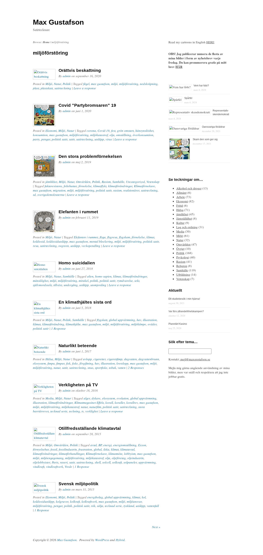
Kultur (180, 223)
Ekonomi (51, 130)
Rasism (106, 182)
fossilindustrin (68, 449)
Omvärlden (83, 182)
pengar (45, 139)
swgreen (63, 246)
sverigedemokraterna (51, 195)
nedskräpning (149, 84)
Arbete (180, 197)
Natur (57, 84)
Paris (55, 462)
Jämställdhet (184, 218)
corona (91, 130)
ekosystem (39, 363)
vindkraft (38, 466)
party (36, 139)
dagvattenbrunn (148, 359)
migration (59, 190)
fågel (86, 84)
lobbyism (130, 454)
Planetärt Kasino (177, 323)
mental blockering (101, 241)
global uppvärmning (122, 320)
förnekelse (85, 186)
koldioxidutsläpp (57, 241)
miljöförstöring (128, 84)
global (98, 449)
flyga (103, 237)
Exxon (142, 445)
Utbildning (183, 274)
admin (67, 76)
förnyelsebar (41, 449)
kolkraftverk (89, 501)
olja (112, 135)
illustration (150, 320)
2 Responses (136, 368)
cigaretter (99, 359)
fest (113, 130)
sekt (136, 281)
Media (49, 398)
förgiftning (86, 363)
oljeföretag (119, 458)
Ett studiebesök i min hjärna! (184, 298)
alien (90, 276)
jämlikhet (51, 182)
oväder (152, 324)
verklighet (91, 411)
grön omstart (125, 130)
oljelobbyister (41, 462)
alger (87, 398)
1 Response (58, 328)
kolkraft (75, 501)
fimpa (51, 363)
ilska (106, 449)
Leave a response (85, 88)
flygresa (112, 237)
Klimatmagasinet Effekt (89, 402)
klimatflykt (99, 186)
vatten (122, 368)
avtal (93, 445)
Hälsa (49, 359)
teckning (74, 411)
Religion (181, 266)
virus (109, 139)
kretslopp (122, 363)
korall (109, 402)
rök (93, 506)
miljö (114, 84)
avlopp (87, 359)
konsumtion (40, 135)
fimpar (60, 363)
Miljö (48, 84)
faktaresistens (53, 186)
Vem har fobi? (201, 85)
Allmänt (181, 192)
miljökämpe (138, 324)
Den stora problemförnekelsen (90, 156)
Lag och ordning (187, 227)
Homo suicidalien (77, 262)
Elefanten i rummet (78, 211)
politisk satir (59, 139)
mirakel (83, 281)
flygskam (124, 237)
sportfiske (101, 368)
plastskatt (47, 88)
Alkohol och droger (189, 188)
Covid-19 (104, 130)
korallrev (132, 402)
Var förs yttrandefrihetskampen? (186, 311)
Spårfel (188, 98)
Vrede (68, 466)
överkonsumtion (143, 135)
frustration (85, 449)
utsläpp (99, 139)
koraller (120, 402)
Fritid (179, 205)
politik (94, 281)
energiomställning (124, 445)
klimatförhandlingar (71, 454)
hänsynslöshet (144, 130)
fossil (54, 449)
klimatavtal (127, 449)
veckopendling (91, 246)
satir (72, 139)
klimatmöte (115, 454)
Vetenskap (152, 182)
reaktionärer (131, 190)
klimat (150, 237)
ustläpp (84, 285)
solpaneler (130, 462)
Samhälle (118, 182)
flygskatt (102, 320)
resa (35, 246)
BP (100, 445)
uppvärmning (147, 462)
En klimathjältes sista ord (85, 302)
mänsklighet (40, 281)
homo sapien (103, 276)
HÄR (178, 66)
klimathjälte (73, 324)
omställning (123, 135)
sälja (100, 506)
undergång (71, 285)
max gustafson (100, 84)
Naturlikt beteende (78, 345)
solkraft (117, 462)
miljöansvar (134, 501)
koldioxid (39, 241)
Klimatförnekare (144, 186)
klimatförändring (53, 324)
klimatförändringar (120, 186)
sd (34, 195)
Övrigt (180, 249)
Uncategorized (135, 182)
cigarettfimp (114, 359)
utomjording (98, 285)
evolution (123, 398)
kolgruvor (62, 501)
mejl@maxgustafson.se (195, 359)
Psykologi (182, 257)
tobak (112, 368)
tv (83, 411)
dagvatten (130, 359)
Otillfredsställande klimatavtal (90, 428)
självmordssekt (42, 285)
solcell (106, 462)
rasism (117, 190)
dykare (96, 398)
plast (36, 88)
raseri (64, 462)
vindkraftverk (54, 466)
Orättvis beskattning (80, 70)
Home (46, 42)
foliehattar (70, 186)
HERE (210, 42)
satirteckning (62, 88)
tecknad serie (58, 411)
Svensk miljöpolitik (78, 483)
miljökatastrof (99, 135)
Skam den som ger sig (205, 139)
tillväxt (57, 285)
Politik (67, 84)
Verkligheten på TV (78, 384)
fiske (75, 363)
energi (107, 445)
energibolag (95, 497)
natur (57, 368)
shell (98, 462)
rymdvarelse (125, 281)
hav (139, 320)
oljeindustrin (135, 458)
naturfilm (95, 407)
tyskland (128, 506)
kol (144, 497)
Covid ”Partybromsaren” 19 (87, 105)
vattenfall (153, 506)
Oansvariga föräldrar (213, 126)
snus (90, 368)
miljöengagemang (52, 458)
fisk (68, 363)
